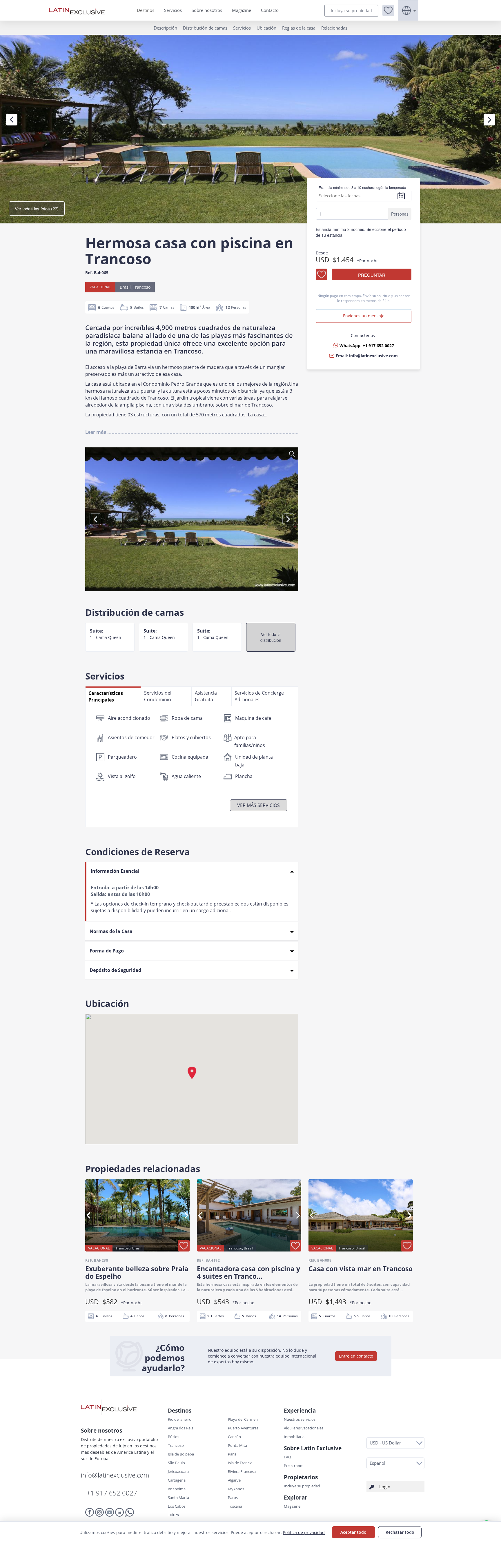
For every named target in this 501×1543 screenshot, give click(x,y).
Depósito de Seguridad (115, 970)
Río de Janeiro (179, 1419)
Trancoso (141, 287)
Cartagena (177, 1480)
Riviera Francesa (242, 1471)
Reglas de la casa (298, 28)
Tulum (173, 1515)
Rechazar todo (400, 1532)
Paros (233, 1497)
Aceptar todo (353, 1532)
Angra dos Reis (180, 1428)
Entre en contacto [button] (356, 1356)
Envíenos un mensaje (363, 315)
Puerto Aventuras (243, 1428)
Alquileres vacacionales (303, 1428)
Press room (294, 1465)
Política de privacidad (304, 1532)
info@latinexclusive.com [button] (373, 355)
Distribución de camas (205, 28)
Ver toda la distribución (270, 637)
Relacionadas (334, 28)
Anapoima (177, 1488)
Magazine (241, 10)
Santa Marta (178, 1497)
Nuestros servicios (299, 1419)
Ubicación (266, 28)
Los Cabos (177, 1506)
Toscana (235, 1506)
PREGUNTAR (371, 275)
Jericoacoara (178, 1471)
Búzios (173, 1436)
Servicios (173, 10)
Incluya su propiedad (351, 10)
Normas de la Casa (111, 931)
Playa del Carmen (243, 1419)
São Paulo (176, 1462)
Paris (232, 1454)
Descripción (165, 28)
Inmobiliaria (294, 1436)
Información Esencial (115, 871)
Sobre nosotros (207, 10)
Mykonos (236, 1488)
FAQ (287, 1457)
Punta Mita (237, 1445)
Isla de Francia (240, 1462)
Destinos (145, 10)
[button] (388, 10)
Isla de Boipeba (181, 1454)
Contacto (270, 10)
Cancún (234, 1436)
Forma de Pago (107, 951)
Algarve (234, 1480)
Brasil (125, 287)
